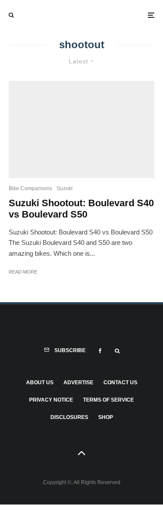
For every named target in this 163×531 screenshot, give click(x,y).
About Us (39, 382)
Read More (23, 271)
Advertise (78, 382)
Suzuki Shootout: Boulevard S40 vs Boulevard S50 (81, 209)
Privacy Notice (51, 400)
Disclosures (69, 417)
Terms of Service (108, 400)
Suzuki (65, 188)
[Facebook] (100, 351)
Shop (105, 417)
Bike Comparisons (30, 188)
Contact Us (120, 382)
